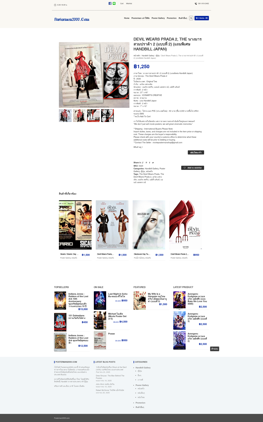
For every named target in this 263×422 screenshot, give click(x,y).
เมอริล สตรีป (143, 179)
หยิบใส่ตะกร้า (196, 152)
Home (126, 18)
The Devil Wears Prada (149, 174)
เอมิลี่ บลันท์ (154, 179)
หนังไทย (141, 397)
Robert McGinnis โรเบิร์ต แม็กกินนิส (110, 390)
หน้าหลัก (137, 55)
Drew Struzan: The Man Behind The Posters (110, 376)
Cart (121, 3)
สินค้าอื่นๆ (183, 18)
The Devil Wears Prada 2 (149, 175)
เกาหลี (140, 379)
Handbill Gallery (148, 55)
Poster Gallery (158, 18)
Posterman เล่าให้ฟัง (141, 18)
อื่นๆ (139, 375)
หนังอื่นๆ (141, 392)
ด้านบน (214, 349)
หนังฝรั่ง (149, 171)
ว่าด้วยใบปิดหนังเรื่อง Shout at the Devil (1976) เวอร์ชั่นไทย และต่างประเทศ (111, 368)
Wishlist (129, 3)
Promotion (172, 18)
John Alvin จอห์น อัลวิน (105, 384)
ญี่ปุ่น (158, 55)
